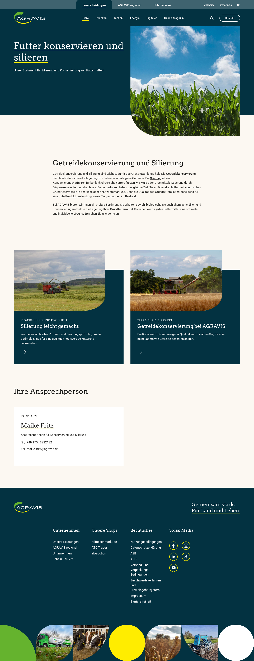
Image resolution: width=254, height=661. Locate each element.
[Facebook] (173, 545)
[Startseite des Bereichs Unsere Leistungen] (30, 17)
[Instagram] (186, 545)
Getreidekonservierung (181, 173)
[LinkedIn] (173, 557)
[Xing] (186, 557)
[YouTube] (173, 568)
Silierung (155, 178)
